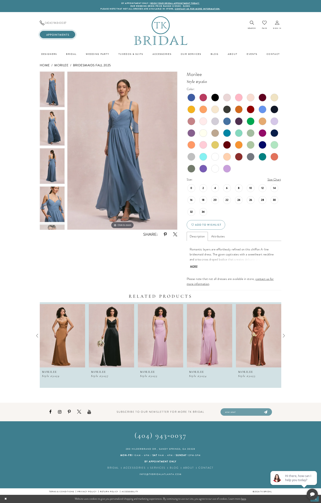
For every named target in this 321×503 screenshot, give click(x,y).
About (188, 468)
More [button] (194, 266)
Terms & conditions (61, 491)
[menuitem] (57, 22)
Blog (174, 468)
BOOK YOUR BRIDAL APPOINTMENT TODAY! (175, 3)
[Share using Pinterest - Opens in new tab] (165, 234)
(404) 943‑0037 (160, 436)
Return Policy (109, 491)
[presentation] (62, 335)
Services (158, 468)
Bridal (113, 468)
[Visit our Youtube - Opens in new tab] (89, 412)
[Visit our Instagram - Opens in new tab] (60, 412)
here (243, 499)
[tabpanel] (52, 91)
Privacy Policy (87, 491)
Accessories (134, 468)
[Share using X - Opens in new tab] (175, 234)
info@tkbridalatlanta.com (160, 474)
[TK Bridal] (160, 30)
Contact (205, 468)
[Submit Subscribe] (265, 412)
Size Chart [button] (274, 179)
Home (45, 65)
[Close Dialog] (5, 499)
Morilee (61, 65)
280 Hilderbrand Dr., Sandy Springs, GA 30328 (160, 449)
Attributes (218, 236)
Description (197, 236)
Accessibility (130, 491)
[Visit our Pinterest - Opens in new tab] (69, 412)
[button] (277, 25)
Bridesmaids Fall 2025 (92, 65)
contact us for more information (197, 8)
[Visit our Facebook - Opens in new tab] (50, 412)
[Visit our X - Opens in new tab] (79, 411)
